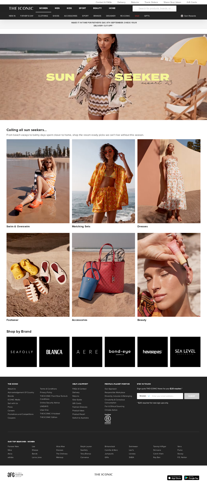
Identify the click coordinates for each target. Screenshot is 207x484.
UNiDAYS (44, 406)
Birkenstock (110, 446)
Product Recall (78, 414)
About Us (12, 389)
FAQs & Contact (79, 389)
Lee (33, 446)
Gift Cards (191, 2)
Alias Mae (60, 446)
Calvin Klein (158, 454)
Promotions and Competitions (20, 414)
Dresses (59, 450)
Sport (82, 8)
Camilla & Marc (111, 450)
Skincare (157, 450)
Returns (134, 2)
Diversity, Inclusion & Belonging (118, 396)
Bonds (34, 454)
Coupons (12, 418)
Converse (84, 457)
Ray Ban (156, 457)
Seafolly (84, 450)
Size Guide (77, 400)
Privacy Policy (46, 392)
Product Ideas (78, 411)
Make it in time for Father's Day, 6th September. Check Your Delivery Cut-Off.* (103, 24)
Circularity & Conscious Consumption (115, 401)
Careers (11, 411)
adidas (10, 457)
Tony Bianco (85, 454)
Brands (11, 396)
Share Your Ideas (172, 2)
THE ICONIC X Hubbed (50, 414)
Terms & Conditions (48, 389)
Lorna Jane (37, 457)
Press (10, 407)
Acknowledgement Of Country (21, 392)
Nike (10, 450)
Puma (179, 450)
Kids (69, 8)
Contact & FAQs (103, 2)
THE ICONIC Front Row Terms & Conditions (53, 397)
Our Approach (111, 389)
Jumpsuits (109, 454)
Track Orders (151, 2)
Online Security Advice (50, 403)
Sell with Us (13, 403)
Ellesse (35, 450)
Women (43, 8)
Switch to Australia (80, 418)
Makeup (59, 457)
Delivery (121, 2)
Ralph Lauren (86, 446)
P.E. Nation (182, 457)
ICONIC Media (14, 400)
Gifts (107, 457)
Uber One (44, 410)
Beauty (97, 8)
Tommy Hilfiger (159, 446)
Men (57, 8)
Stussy (180, 454)
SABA (131, 457)
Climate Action (111, 410)
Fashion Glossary (79, 407)
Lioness (132, 454)
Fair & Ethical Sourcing (114, 406)
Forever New (13, 446)
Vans (179, 446)
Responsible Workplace (115, 392)
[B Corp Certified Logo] (120, 419)
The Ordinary (62, 454)
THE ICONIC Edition (48, 417)
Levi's (131, 450)
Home (112, 8)
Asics (10, 454)
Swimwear (133, 446)
